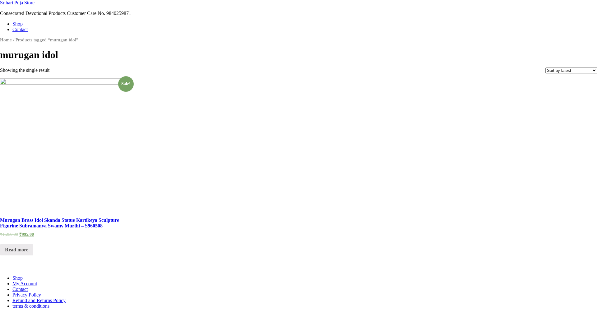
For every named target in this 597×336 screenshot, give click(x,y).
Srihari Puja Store (17, 2)
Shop (17, 23)
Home (6, 39)
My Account (24, 283)
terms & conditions (30, 306)
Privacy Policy (26, 294)
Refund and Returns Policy (39, 300)
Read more (16, 249)
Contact (20, 29)
